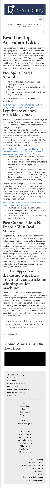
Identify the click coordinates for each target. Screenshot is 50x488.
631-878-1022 (38, 468)
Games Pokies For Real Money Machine (19, 149)
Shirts (25, 418)
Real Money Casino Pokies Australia (24, 203)
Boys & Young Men (25, 424)
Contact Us (11, 395)
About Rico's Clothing (15, 375)
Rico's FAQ (11, 381)
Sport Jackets (25, 412)
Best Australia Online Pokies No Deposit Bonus (22, 202)
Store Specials (12, 387)
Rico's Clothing (37, 460)
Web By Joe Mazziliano (34, 480)
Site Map (39, 474)
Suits (25, 403)
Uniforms (25, 421)
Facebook (39, 471)
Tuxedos (25, 409)
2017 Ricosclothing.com (33, 477)
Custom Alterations (14, 378)
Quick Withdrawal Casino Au (14, 105)
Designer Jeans (25, 415)
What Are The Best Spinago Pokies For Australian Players (22, 106)
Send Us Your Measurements (18, 390)
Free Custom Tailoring (16, 393)
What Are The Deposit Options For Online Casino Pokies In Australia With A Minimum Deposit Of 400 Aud (23, 151)
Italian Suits (25, 406)
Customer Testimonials (16, 384)
